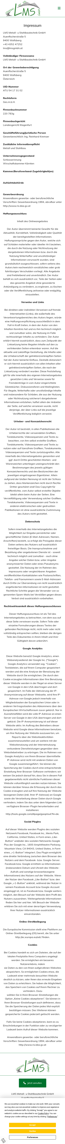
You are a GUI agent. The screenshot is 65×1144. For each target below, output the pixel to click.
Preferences (32, 1137)
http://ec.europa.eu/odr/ (28, 937)
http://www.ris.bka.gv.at (17, 205)
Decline (32, 1131)
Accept (32, 1125)
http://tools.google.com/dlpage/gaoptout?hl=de (32, 813)
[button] (32, 1083)
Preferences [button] (52, 1117)
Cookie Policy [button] (43, 1113)
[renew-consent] (3, 1140)
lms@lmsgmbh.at (13, 48)
